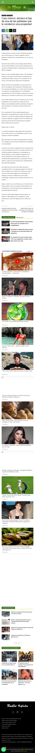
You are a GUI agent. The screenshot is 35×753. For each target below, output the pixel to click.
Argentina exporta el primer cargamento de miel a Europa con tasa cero (9, 210)
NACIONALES (14, 13)
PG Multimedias (23, 751)
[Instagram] (17, 712)
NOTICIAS (8, 13)
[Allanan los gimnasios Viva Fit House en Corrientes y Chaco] (6, 614)
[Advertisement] (17, 582)
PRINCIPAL (4, 661)
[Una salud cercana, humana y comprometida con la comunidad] (9, 674)
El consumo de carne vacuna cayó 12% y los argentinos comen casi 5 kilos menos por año (21, 239)
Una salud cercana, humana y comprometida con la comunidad (9, 682)
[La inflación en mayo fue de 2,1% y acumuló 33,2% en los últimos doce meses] (9, 656)
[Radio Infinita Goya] (17, 8)
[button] (2, 2)
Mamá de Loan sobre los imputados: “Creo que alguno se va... (24, 682)
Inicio (3, 13)
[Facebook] (3, 30)
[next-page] (5, 245)
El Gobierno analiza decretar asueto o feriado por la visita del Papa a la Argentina (22, 231)
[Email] (10, 30)
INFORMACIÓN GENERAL (23, 661)
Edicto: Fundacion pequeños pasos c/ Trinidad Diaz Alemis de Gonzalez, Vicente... (21, 621)
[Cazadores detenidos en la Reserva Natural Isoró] (6, 637)
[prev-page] (3, 245)
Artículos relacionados (8, 217)
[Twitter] (22, 712)
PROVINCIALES (21, 678)
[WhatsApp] (7, 30)
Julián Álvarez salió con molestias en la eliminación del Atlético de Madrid (26, 210)
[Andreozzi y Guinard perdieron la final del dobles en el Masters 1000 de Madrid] (6, 629)
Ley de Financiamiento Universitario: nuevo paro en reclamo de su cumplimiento (22, 223)
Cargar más (17, 643)
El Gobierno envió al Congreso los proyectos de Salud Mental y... (25, 664)
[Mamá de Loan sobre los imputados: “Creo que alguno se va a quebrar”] (25, 674)
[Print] (14, 30)
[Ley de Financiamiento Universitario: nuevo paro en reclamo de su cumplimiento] (6, 223)
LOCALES (4, 678)
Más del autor (19, 217)
